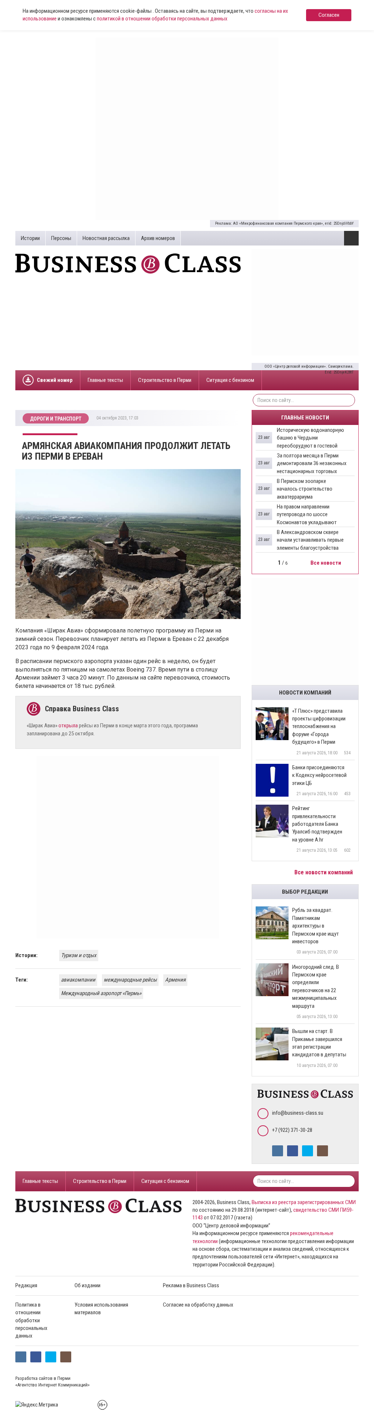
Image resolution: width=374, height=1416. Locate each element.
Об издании (87, 1285)
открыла (68, 725)
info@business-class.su (297, 1113)
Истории (30, 238)
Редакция (26, 1285)
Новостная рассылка (106, 238)
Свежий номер (55, 380)
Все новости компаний (324, 872)
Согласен (328, 15)
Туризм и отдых (78, 955)
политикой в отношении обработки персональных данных (162, 18)
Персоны (61, 238)
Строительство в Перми (164, 380)
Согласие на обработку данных (198, 1304)
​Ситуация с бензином (230, 380)
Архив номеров (158, 238)
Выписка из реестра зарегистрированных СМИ (304, 1202)
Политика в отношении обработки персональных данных (31, 1320)
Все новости (326, 563)
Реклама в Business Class (191, 1285)
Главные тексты (105, 380)
